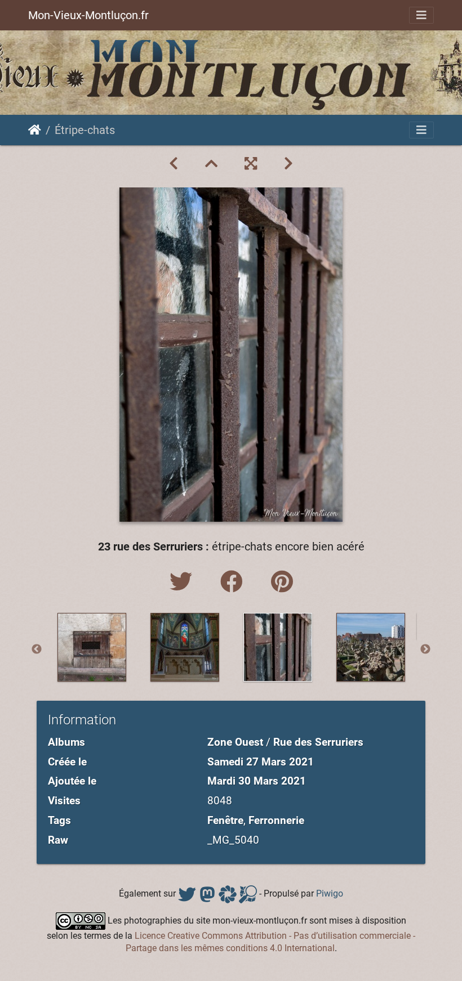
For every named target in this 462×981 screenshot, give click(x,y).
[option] (91, 647)
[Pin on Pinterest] (282, 582)
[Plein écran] (250, 163)
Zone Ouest (235, 742)
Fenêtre (225, 820)
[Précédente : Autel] (174, 163)
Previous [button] (36, 649)
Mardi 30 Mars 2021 (256, 780)
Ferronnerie (276, 820)
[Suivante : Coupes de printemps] (288, 163)
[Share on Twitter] (183, 582)
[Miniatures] (211, 163)
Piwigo (329, 893)
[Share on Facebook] (234, 582)
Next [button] (425, 649)
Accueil (34, 130)
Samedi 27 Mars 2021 (260, 761)
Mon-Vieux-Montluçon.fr (88, 15)
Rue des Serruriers (318, 742)
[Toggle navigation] (421, 15)
